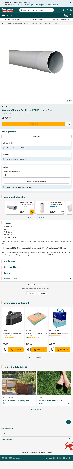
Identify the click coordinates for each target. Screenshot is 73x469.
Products (9, 23)
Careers (49, 452)
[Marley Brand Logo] (68, 101)
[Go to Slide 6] (37, 217)
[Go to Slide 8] (41, 217)
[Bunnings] (7, 11)
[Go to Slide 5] (37, 357)
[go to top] (68, 422)
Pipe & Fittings (43, 23)
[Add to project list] (68, 124)
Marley (5, 107)
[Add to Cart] (32, 212)
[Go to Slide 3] (32, 217)
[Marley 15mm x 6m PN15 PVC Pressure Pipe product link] (12, 207)
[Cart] (71, 10)
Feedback (42, 452)
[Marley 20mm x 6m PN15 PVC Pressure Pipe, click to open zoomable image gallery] (36, 61)
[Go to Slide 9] (43, 217)
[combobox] (36, 10)
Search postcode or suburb (12, 171)
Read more (55, 5)
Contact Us (33, 452)
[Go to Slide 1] (28, 217)
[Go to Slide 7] (39, 217)
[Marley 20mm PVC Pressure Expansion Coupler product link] (42, 207)
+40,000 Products (37, 19)
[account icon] (63, 10)
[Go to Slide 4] (35, 357)
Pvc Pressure (55, 23)
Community (24, 452)
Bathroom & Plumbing (21, 23)
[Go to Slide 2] (30, 217)
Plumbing (34, 23)
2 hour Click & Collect (62, 19)
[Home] (3, 23)
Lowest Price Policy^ (13, 19)
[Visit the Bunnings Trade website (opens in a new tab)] (67, 15)
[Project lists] (67, 10)
